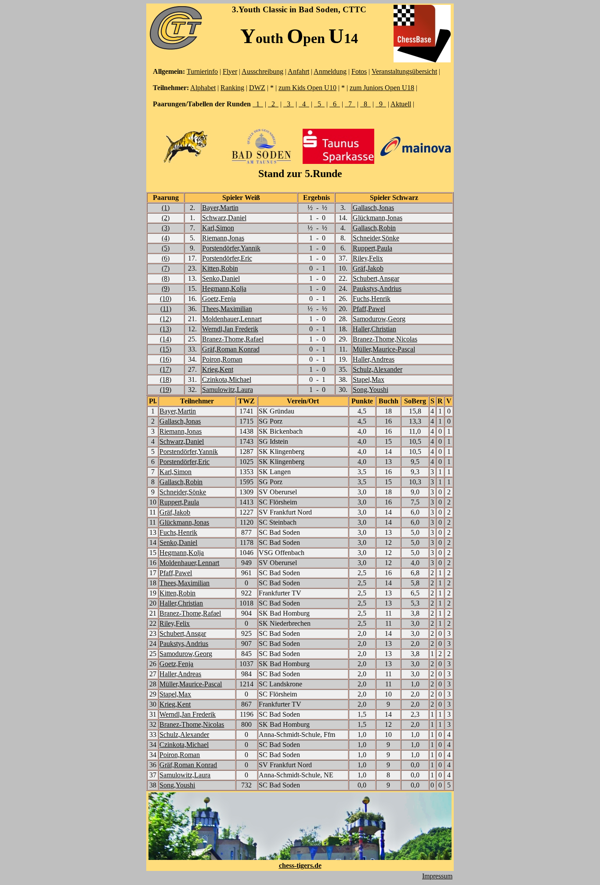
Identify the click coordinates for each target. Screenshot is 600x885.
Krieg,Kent (217, 369)
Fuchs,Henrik (371, 298)
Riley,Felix (368, 258)
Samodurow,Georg (379, 319)
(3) (166, 228)
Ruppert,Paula (372, 248)
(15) (165, 349)
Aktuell (400, 104)
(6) (166, 258)
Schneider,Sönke (376, 238)
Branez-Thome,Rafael (233, 339)
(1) (166, 207)
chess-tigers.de (300, 865)
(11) (165, 308)
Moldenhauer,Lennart (232, 319)
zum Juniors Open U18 (382, 87)
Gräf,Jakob (368, 268)
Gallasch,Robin (374, 228)
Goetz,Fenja (219, 298)
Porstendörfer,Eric (227, 258)
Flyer (230, 71)
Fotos (359, 71)
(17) (165, 369)
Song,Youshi (370, 389)
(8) (166, 278)
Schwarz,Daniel (224, 217)
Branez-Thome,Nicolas (385, 339)
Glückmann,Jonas (377, 217)
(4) (166, 238)
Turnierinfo (202, 71)
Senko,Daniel (221, 278)
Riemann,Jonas (223, 238)
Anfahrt (298, 71)
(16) (165, 359)
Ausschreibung (262, 71)
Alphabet (203, 87)
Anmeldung (330, 71)
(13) (165, 329)
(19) (165, 389)
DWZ (257, 87)
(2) (166, 217)
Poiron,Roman (222, 359)
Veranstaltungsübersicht (404, 71)
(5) (166, 248)
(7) (166, 268)
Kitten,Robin (220, 268)
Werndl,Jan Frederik (230, 329)
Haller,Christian (374, 329)
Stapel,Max (368, 379)
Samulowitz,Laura (227, 389)
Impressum (437, 876)
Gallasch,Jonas (373, 207)
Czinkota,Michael (226, 379)
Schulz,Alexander (377, 369)
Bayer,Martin (220, 207)
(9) (166, 288)
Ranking (232, 87)
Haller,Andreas (373, 359)
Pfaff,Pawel (369, 308)
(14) (165, 339)
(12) (165, 319)
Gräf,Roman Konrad (231, 349)
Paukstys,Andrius (377, 288)
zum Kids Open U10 (307, 87)
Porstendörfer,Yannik (231, 248)
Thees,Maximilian (227, 308)
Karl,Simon (218, 228)
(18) (165, 379)
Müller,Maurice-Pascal (384, 349)
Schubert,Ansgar (376, 278)
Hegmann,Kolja (224, 288)
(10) (165, 298)
